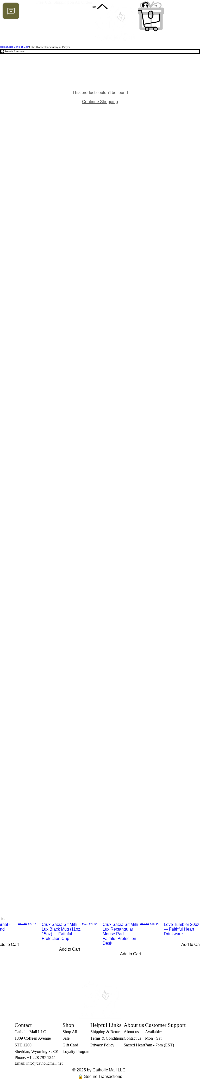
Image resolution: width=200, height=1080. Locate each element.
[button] (151, 20)
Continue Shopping (100, 101)
